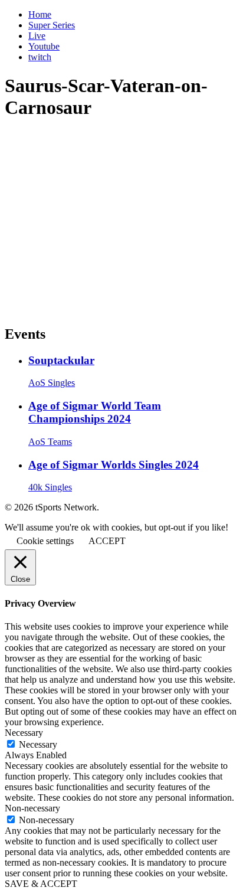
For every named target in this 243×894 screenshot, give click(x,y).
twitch (39, 57)
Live (36, 36)
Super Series (51, 25)
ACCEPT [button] (107, 541)
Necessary (38, 744)
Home (39, 14)
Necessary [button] (24, 733)
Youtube (44, 46)
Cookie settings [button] (45, 541)
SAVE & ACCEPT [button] (41, 884)
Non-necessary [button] (32, 808)
